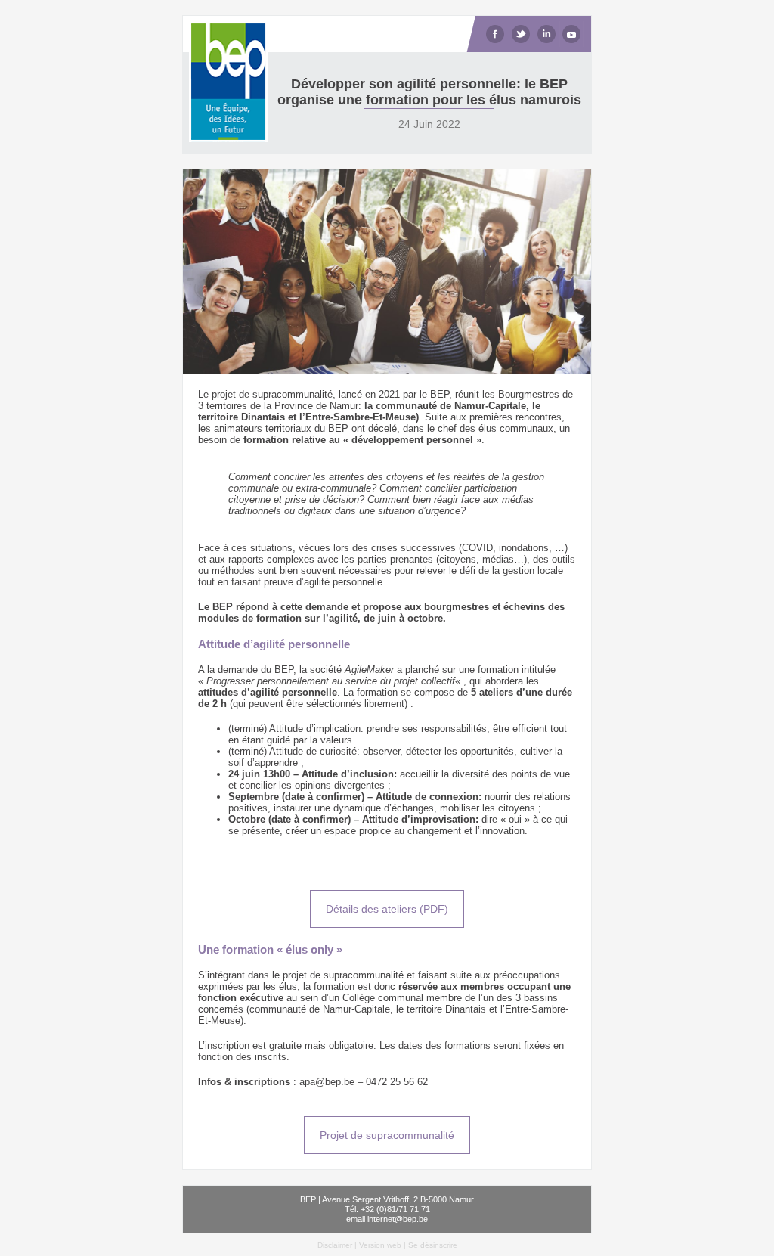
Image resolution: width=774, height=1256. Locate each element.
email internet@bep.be (387, 1218)
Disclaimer (334, 1245)
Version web (380, 1245)
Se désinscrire (432, 1245)
